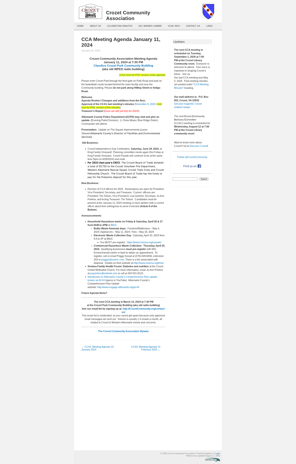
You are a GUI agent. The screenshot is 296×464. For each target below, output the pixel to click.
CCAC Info (174, 26)
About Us (95, 26)
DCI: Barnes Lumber (150, 26)
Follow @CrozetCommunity (192, 157)
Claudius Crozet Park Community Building (123, 65)
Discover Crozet (198, 146)
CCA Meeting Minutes (119, 26)
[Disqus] (120, 402)
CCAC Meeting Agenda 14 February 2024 (145, 348)
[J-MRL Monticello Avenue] (212, 461)
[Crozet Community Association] (92, 12)
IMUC (114, 225)
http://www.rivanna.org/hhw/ (149, 263)
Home (80, 26)
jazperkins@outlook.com (103, 273)
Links (209, 26)
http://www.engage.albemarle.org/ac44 (118, 287)
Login (217, 453)
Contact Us (193, 26)
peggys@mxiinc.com (112, 259)
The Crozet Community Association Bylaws (123, 331)
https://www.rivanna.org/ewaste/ (144, 242)
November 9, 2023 (145, 104)
